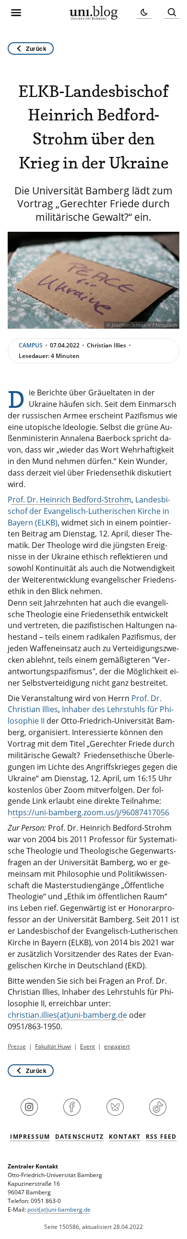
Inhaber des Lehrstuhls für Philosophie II (91, 715)
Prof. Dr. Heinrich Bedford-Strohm (69, 499)
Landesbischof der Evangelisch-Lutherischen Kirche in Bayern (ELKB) (89, 511)
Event (87, 1046)
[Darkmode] (144, 12)
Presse (17, 1046)
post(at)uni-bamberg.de (59, 1209)
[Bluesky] (115, 1113)
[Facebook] (72, 1113)
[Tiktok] (157, 1113)
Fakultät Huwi (53, 1046)
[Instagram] (29, 1113)
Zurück (36, 48)
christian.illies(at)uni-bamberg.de (67, 1015)
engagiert (117, 1046)
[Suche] (171, 12)
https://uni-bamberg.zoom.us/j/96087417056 (88, 812)
